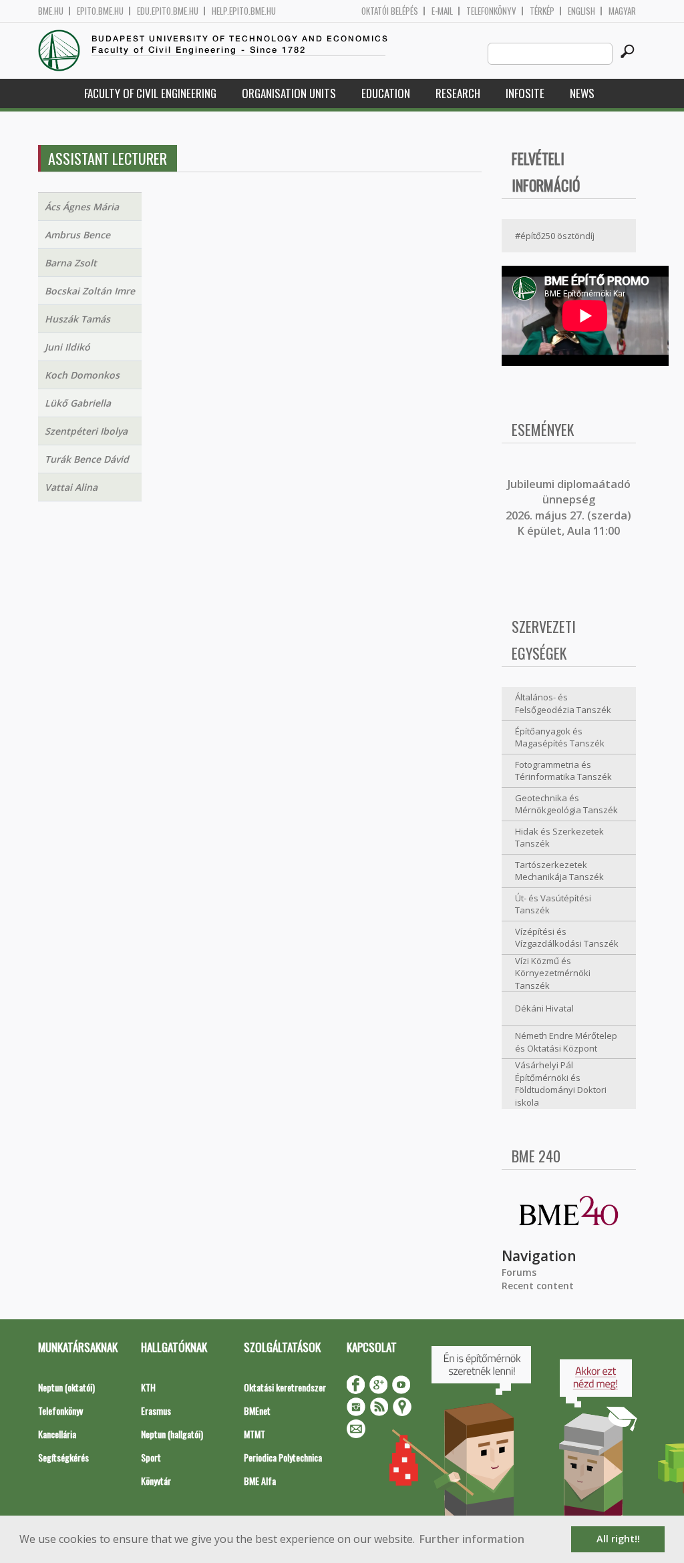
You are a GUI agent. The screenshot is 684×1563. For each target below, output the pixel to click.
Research (458, 93)
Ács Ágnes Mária (82, 206)
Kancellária (57, 1434)
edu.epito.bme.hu (167, 11)
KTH (148, 1387)
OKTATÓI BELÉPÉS (389, 11)
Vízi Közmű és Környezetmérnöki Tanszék (552, 973)
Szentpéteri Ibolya (86, 431)
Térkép (542, 11)
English (581, 11)
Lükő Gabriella (78, 403)
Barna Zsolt (71, 262)
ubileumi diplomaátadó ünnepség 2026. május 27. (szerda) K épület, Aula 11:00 (568, 507)
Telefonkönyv (491, 11)
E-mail (442, 11)
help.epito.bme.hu (244, 11)
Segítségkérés (63, 1457)
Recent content (538, 1285)
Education (385, 93)
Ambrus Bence (77, 234)
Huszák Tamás (77, 318)
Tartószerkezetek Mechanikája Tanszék (559, 871)
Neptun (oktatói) (66, 1387)
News (582, 93)
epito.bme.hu (100, 11)
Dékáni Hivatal (544, 1008)
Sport (151, 1457)
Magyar (622, 11)
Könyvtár (156, 1481)
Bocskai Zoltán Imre (90, 290)
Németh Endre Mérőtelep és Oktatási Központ (566, 1042)
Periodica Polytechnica (283, 1457)
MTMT (254, 1434)
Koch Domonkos (82, 375)
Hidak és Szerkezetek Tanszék (559, 837)
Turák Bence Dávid (87, 459)
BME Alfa (260, 1481)
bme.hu (50, 11)
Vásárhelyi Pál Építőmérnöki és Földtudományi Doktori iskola (561, 1083)
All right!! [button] (618, 1538)
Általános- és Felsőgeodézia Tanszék (563, 703)
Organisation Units (289, 93)
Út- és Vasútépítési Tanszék (553, 904)
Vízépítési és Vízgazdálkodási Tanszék (567, 937)
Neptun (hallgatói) (172, 1434)
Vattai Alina (71, 487)
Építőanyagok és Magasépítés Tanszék (560, 737)
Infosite (525, 93)
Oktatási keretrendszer (285, 1387)
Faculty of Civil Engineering (150, 93)
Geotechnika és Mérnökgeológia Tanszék (566, 804)
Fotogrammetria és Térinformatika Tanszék (563, 770)
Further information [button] (471, 1539)
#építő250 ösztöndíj (554, 236)
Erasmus (156, 1410)
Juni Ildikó (67, 347)
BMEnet (257, 1410)
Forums (519, 1272)
